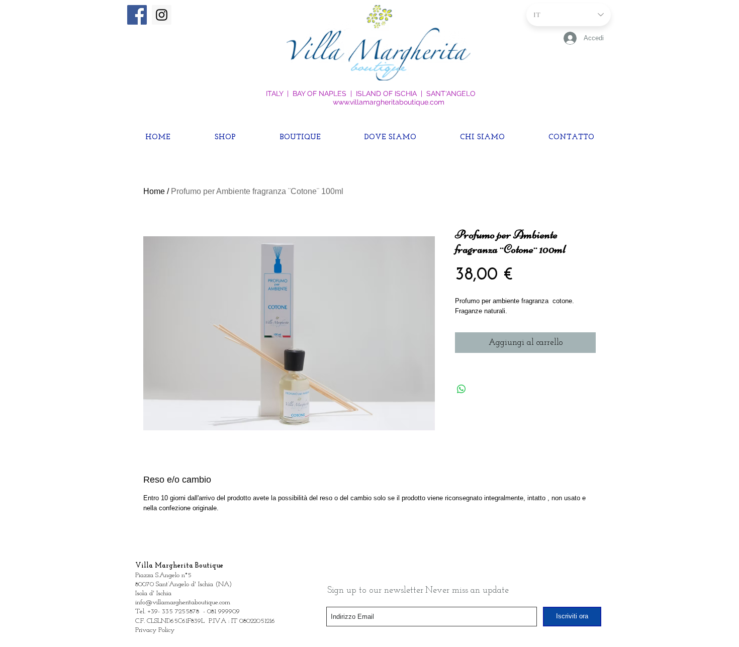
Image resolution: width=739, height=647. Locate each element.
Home (154, 191)
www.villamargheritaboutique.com (388, 102)
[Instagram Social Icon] (161, 15)
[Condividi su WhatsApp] (461, 389)
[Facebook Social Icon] (137, 15)
